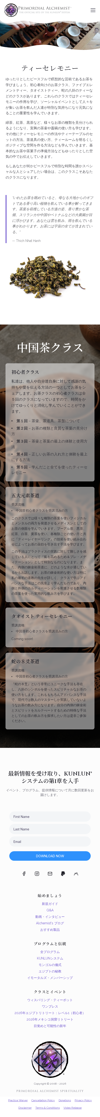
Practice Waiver (18, 1100)
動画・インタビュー (50, 917)
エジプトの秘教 (50, 971)
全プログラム (50, 952)
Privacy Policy (83, 1100)
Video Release (72, 1107)
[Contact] (50, 873)
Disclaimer (25, 1107)
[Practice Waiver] (76, 873)
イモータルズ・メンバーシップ (50, 978)
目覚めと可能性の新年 (50, 1026)
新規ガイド (50, 904)
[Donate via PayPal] (63, 873)
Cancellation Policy (43, 1100)
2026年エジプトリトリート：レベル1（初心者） (50, 1013)
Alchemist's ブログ (50, 923)
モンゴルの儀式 (50, 965)
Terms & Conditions (47, 1107)
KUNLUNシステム (50, 958)
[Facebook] (24, 873)
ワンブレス (50, 1006)
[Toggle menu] (93, 10)
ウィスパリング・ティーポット (50, 1000)
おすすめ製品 (50, 929)
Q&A (50, 910)
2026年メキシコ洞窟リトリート (50, 1019)
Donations (65, 1100)
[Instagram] (37, 873)
